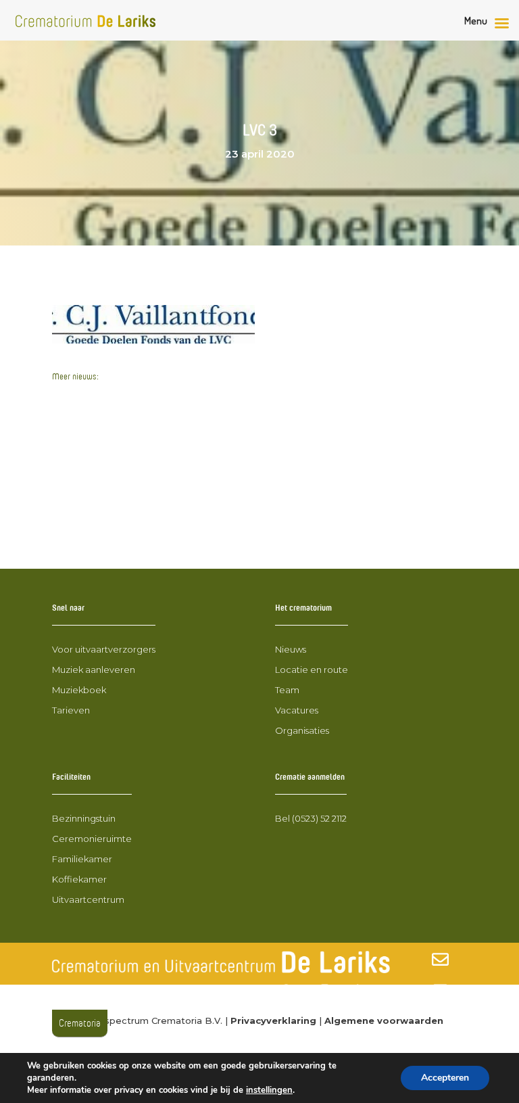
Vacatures (296, 710)
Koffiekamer (79, 879)
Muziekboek (79, 689)
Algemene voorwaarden (383, 1020)
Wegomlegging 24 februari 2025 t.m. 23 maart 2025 (189, 468)
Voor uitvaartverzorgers (103, 649)
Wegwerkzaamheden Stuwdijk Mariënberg (166, 397)
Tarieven (71, 710)
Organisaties (302, 730)
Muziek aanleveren (93, 669)
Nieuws (290, 649)
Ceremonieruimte (92, 838)
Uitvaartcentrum (88, 899)
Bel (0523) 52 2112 (311, 818)
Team (287, 689)
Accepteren (445, 1077)
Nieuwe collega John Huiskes (130, 494)
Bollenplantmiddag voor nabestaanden (157, 519)
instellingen (269, 1090)
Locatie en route (311, 669)
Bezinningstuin (84, 818)
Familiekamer (82, 858)
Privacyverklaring (273, 1020)
